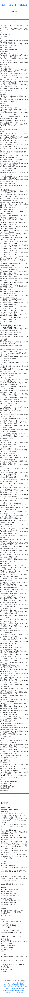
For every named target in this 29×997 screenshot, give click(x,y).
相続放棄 (4, 987)
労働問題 (7, 988)
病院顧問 (8, 992)
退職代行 (22, 985)
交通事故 (13, 987)
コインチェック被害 (10, 983)
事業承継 (21, 988)
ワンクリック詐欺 (22, 987)
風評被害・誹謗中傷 (8, 990)
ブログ (14, 992)
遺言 (9, 987)
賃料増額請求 (20, 983)
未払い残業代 (14, 988)
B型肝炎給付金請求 (20, 990)
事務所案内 (20, 992)
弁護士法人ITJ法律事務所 (14, 7)
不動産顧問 (15, 985)
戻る (14, 21)
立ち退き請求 (7, 985)
